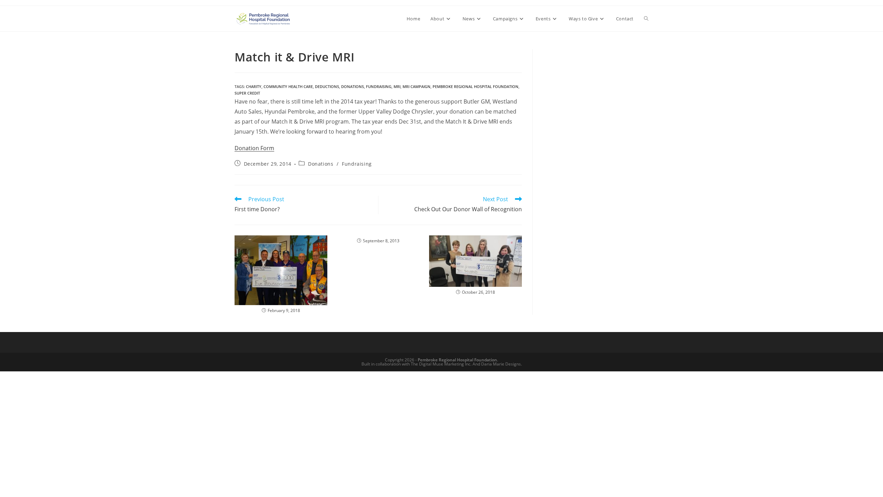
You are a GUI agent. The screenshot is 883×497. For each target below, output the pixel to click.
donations (352, 86)
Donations (320, 163)
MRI (397, 86)
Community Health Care (288, 86)
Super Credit (247, 93)
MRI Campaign (416, 86)
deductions (327, 86)
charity (253, 86)
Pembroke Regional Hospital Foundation (475, 86)
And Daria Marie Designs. (497, 364)
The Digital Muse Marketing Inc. (441, 364)
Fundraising (378, 86)
